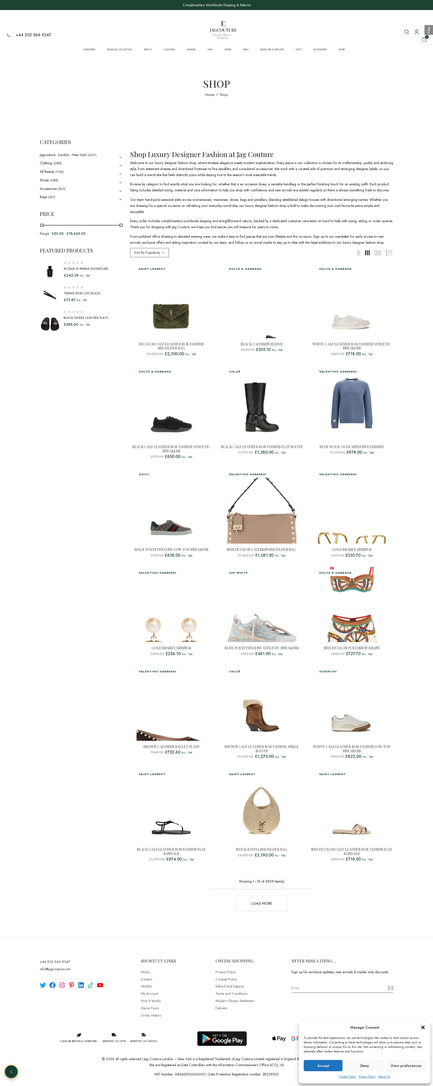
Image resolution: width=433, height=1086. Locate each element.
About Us (384, 1076)
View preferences (406, 1065)
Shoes (44, 180)
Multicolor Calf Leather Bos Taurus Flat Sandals (351, 852)
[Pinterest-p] (71, 985)
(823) (61, 189)
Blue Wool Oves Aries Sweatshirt (351, 447)
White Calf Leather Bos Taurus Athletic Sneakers (351, 346)
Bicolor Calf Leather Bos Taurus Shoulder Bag (171, 346)
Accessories (48, 188)
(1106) (59, 172)
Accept (323, 1065)
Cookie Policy (347, 1076)
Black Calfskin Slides (261, 344)
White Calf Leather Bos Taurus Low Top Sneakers (351, 749)
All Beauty (47, 171)
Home (209, 94)
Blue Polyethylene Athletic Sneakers (262, 648)
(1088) (54, 180)
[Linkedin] (81, 985)
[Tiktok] (90, 985)
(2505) (57, 163)
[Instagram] (62, 985)
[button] (422, 1027)
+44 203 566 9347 (33, 35)
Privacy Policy (367, 1076)
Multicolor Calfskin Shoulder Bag (261, 550)
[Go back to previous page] (11, 1071)
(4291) (91, 155)
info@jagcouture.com (55, 969)
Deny (364, 1065)
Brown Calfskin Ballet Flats (171, 747)
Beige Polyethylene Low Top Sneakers (171, 550)
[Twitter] (43, 985)
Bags (43, 196)
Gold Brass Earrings (352, 550)
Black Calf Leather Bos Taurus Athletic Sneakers (171, 449)
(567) (51, 197)
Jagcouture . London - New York (63, 154)
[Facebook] (52, 985)
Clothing (46, 163)
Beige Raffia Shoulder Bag (261, 850)
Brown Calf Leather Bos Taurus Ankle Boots (262, 749)
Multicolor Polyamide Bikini (352, 648)
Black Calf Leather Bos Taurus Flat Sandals (171, 852)
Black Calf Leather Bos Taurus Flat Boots (261, 447)
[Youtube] (100, 985)
